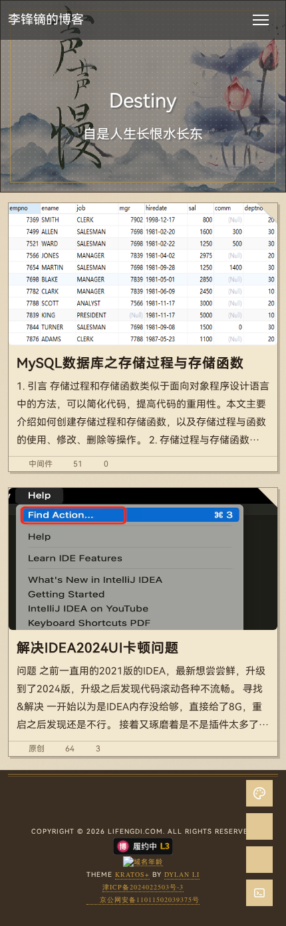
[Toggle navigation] (260, 20)
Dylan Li (182, 874)
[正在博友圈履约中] (143, 845)
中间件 (41, 464)
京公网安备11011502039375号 (150, 899)
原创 (37, 749)
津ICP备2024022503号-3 (143, 886)
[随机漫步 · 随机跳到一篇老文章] (259, 826)
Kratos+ (132, 874)
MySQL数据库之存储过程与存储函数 (130, 363)
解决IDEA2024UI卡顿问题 (98, 648)
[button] (259, 893)
